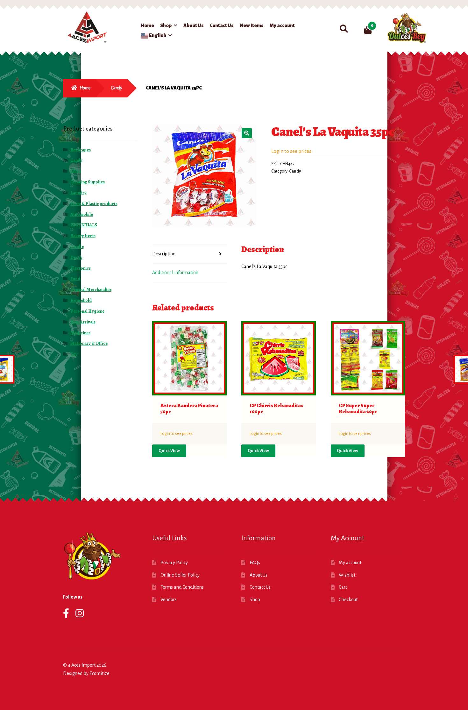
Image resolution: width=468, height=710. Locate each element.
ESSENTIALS (83, 225)
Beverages (80, 150)
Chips (75, 171)
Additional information (175, 272)
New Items (252, 25)
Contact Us (222, 25)
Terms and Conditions (182, 587)
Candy (116, 87)
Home (147, 25)
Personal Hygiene (87, 311)
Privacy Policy (174, 562)
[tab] (189, 254)
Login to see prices (291, 151)
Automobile (81, 214)
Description (163, 253)
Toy (74, 354)
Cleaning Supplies (87, 182)
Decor (76, 257)
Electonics (80, 268)
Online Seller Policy (180, 575)
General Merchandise (90, 290)
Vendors (168, 599)
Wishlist (347, 575)
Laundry (78, 193)
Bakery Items (83, 236)
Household (81, 300)
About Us (193, 25)
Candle (77, 247)
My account (282, 25)
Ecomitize (99, 673)
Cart (343, 587)
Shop (166, 25)
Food (75, 279)
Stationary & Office (89, 343)
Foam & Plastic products (93, 204)
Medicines (80, 333)
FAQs (255, 562)
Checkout (348, 599)
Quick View (169, 451)
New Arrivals (83, 322)
